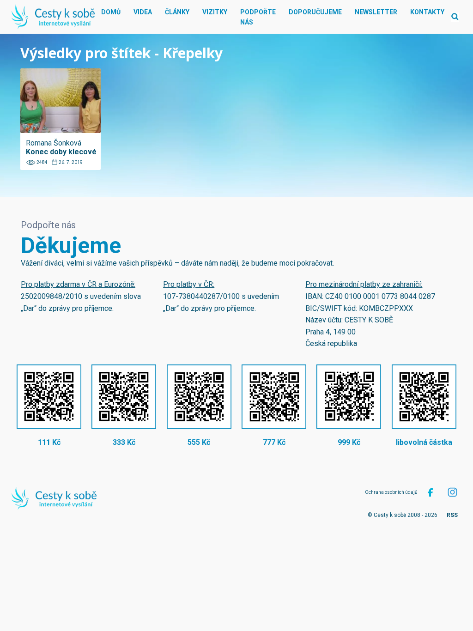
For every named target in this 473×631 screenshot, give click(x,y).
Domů (111, 12)
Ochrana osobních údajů (391, 492)
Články (177, 12)
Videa (142, 12)
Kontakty (427, 12)
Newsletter (376, 12)
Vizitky (214, 12)
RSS (452, 515)
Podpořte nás (258, 17)
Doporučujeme (315, 12)
